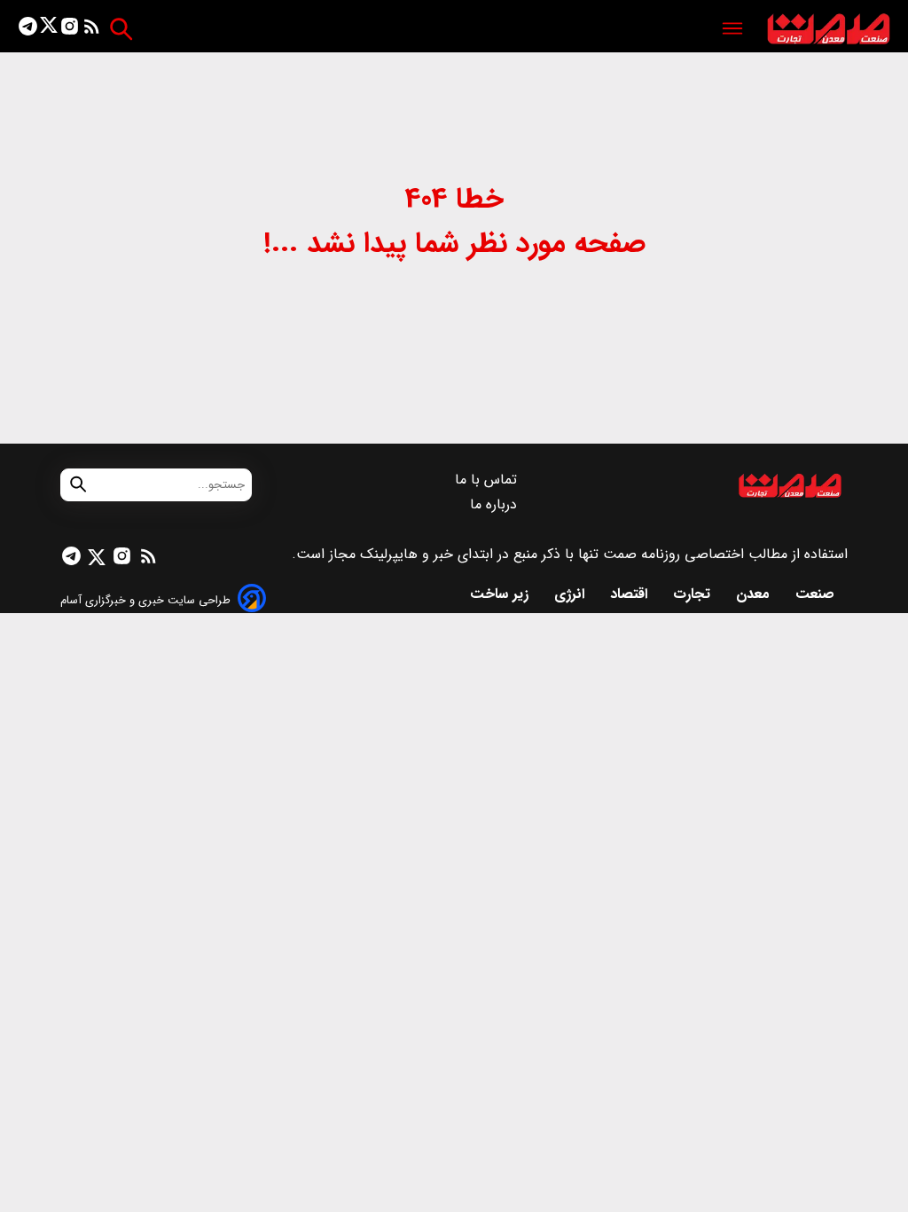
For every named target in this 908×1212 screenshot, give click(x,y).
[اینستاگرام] (70, 29)
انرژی (571, 594)
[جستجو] (121, 29)
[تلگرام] (28, 29)
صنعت (817, 594)
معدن (755, 594)
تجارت (694, 594)
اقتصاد (631, 594)
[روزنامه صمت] (828, 29)
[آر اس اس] (92, 29)
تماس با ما (488, 479)
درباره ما (495, 504)
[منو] (732, 29)
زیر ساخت (501, 594)
